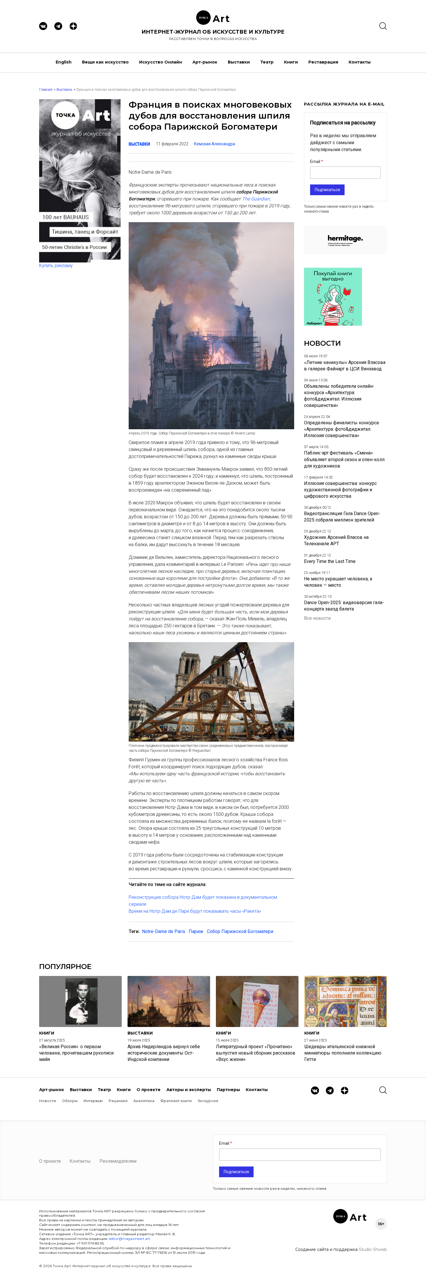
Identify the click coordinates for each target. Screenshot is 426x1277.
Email (315, 161)
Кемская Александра (214, 144)
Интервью (93, 1101)
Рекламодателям (117, 1161)
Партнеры (228, 1089)
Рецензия (118, 1101)
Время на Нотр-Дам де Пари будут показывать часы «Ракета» (195, 911)
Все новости (317, 618)
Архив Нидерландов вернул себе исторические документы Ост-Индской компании (164, 1053)
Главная (45, 90)
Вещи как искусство (105, 62)
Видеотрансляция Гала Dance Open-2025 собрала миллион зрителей (342, 517)
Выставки (239, 62)
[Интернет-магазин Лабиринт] (333, 324)
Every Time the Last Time (330, 561)
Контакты (360, 62)
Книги (291, 62)
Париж (196, 931)
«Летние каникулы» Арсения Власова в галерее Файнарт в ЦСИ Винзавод (344, 366)
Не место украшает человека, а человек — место (338, 582)
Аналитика (143, 1101)
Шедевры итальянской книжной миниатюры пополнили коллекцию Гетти (342, 1053)
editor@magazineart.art (129, 1238)
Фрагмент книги (176, 1101)
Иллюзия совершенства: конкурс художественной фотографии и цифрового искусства (340, 490)
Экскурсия (208, 1101)
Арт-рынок (204, 62)
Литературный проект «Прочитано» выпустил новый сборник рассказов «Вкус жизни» (255, 1053)
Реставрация (323, 62)
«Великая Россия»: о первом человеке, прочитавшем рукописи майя (76, 1053)
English (64, 62)
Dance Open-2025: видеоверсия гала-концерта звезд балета (344, 606)
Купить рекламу (56, 265)
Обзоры (70, 1101)
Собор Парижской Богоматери (240, 931)
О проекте (148, 1089)
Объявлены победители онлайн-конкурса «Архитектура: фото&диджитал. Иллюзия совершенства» (339, 395)
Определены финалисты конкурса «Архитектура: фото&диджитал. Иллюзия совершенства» (341, 429)
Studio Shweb (373, 1249)
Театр (267, 62)
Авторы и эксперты (188, 1089)
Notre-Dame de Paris (163, 931)
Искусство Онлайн (160, 62)
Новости (47, 1101)
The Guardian (256, 199)
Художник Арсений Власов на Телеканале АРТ (336, 540)
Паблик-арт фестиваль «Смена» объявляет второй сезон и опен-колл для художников (344, 459)
